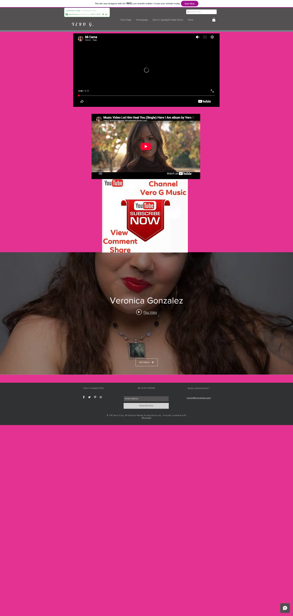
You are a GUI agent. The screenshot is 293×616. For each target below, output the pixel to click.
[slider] (106, 14)
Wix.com (146, 418)
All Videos (144, 362)
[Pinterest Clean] (95, 397)
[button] (213, 19)
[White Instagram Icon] (100, 397)
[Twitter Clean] (89, 397)
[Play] (67, 14)
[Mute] (103, 14)
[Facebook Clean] (83, 397)
